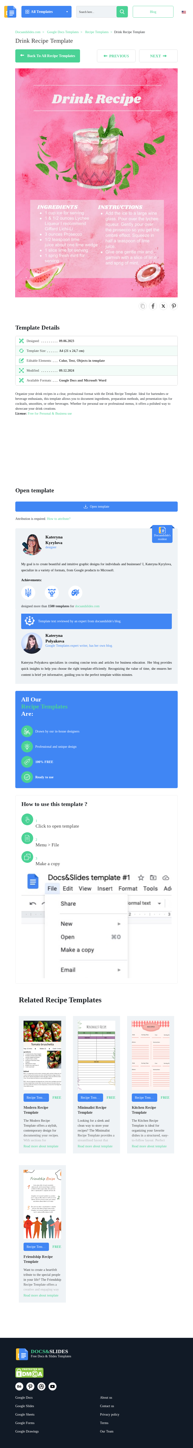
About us (106, 1397)
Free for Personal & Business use (50, 413)
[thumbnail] (42, 1055)
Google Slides (24, 1406)
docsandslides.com (87, 606)
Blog (153, 12)
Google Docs (23, 1397)
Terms (104, 1423)
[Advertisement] (96, 449)
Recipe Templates (44, 706)
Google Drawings (27, 1431)
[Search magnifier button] (122, 11)
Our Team (106, 1431)
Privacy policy (109, 1414)
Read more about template (41, 1146)
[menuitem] (179, 21)
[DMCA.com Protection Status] (29, 1375)
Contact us (107, 1406)
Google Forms (24, 1423)
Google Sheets (24, 1414)
